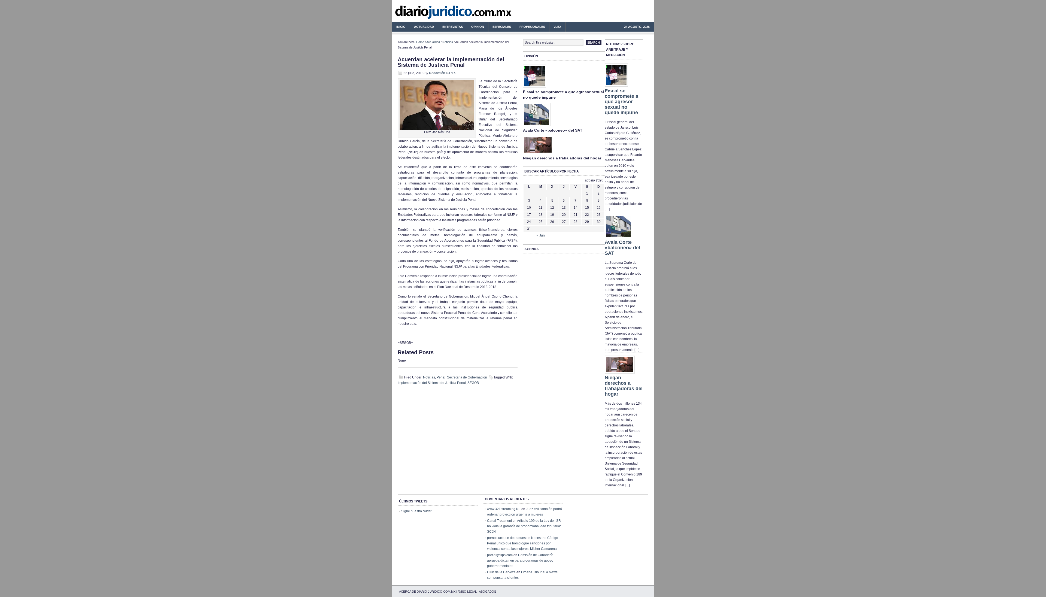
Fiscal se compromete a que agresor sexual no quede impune (621, 101)
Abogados (487, 591)
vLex (557, 26)
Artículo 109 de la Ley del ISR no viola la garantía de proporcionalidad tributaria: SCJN (524, 526)
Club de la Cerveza (501, 572)
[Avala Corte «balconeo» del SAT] (537, 126)
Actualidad (422, 27)
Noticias (447, 42)
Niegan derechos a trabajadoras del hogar (562, 158)
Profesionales (530, 27)
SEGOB (473, 383)
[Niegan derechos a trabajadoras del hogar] (538, 154)
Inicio (401, 26)
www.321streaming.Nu (504, 509)
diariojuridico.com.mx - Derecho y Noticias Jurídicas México (437, 14)
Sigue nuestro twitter (416, 511)
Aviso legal (467, 591)
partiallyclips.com (500, 555)
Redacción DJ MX (442, 73)
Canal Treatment (499, 521)
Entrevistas (452, 26)
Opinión (477, 26)
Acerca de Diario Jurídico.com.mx (427, 591)
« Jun (541, 235)
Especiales (501, 26)
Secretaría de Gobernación (467, 377)
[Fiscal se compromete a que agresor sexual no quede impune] (534, 88)
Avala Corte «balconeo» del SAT (552, 130)
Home (420, 42)
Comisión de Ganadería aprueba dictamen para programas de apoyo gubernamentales (520, 560)
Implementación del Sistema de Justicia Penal (432, 383)
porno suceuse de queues (506, 538)
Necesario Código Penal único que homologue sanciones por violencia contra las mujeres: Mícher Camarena (522, 543)
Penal (441, 377)
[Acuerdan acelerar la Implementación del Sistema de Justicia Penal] (437, 129)
